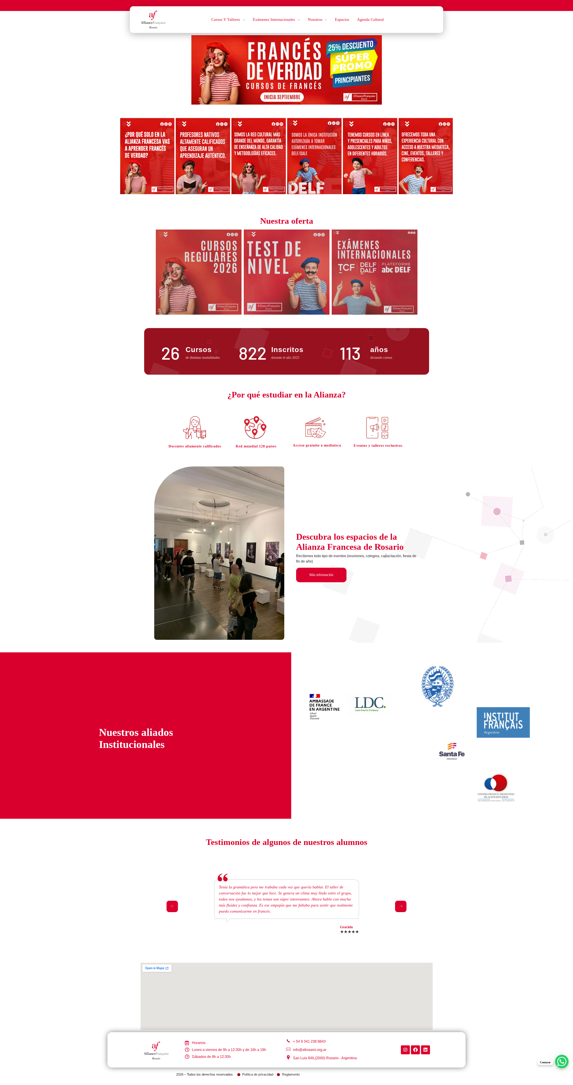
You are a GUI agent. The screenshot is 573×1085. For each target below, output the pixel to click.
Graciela (346, 927)
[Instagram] (405, 1049)
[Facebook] (415, 1049)
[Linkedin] (425, 1049)
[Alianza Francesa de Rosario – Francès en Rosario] (153, 18)
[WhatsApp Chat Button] (562, 1061)
